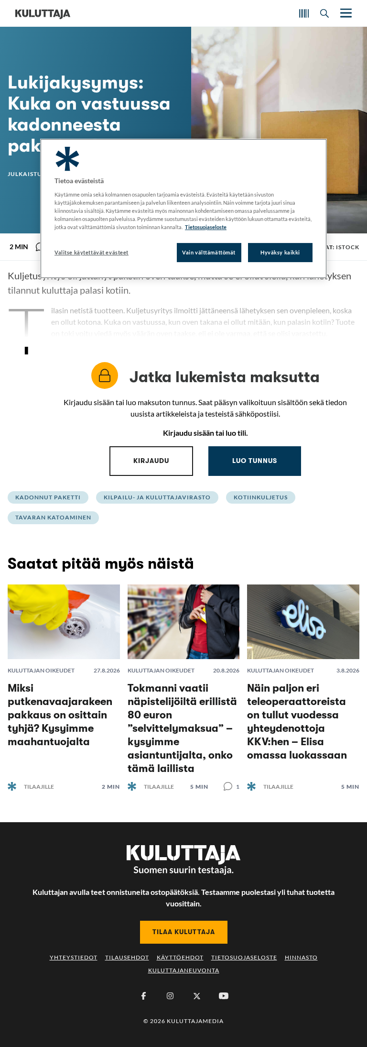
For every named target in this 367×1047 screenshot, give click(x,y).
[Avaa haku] (324, 13)
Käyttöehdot (180, 957)
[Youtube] (223, 995)
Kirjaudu (151, 460)
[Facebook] (143, 995)
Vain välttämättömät (209, 252)
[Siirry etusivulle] (42, 13)
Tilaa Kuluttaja (183, 932)
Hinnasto (301, 957)
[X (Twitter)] (196, 995)
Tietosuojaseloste (244, 957)
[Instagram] (170, 995)
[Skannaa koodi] (304, 13)
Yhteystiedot (73, 957)
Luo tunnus (254, 460)
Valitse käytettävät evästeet (91, 252)
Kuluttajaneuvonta (183, 970)
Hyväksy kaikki (280, 252)
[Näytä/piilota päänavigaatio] (345, 13)
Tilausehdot (127, 957)
